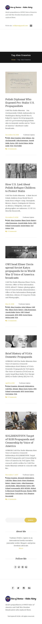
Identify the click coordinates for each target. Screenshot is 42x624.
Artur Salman (26, 138)
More (21, 548)
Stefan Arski (9, 317)
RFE (16, 315)
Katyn (12, 143)
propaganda (15, 226)
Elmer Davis (26, 220)
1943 (8, 138)
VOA (11, 146)
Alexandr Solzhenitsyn (26, 386)
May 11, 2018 (9, 304)
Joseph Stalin (22, 223)
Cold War (8, 389)
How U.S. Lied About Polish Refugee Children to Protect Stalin (20, 188)
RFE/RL (27, 488)
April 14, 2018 (10, 383)
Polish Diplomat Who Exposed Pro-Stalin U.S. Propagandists (19, 102)
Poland (8, 226)
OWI (16, 143)
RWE (20, 315)
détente (15, 389)
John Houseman (22, 140)
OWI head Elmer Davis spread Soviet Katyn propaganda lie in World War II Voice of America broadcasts (20, 271)
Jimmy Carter (16, 483)
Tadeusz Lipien (29, 135)
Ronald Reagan (20, 491)
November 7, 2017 (11, 475)
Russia (29, 491)
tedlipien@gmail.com (20, 25)
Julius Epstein (21, 486)
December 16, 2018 (12, 135)
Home (13, 60)
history (33, 220)
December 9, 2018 (11, 217)
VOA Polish (18, 146)
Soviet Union (23, 143)
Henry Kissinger (28, 480)
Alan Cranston (16, 138)
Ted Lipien (9, 394)
